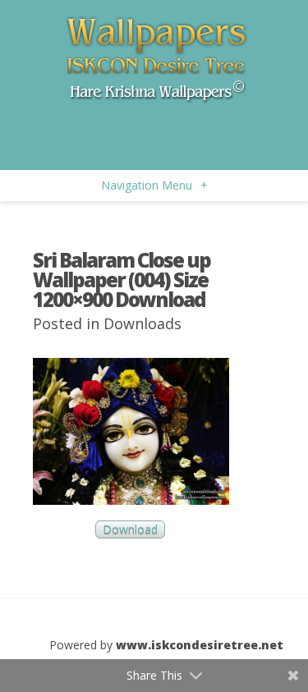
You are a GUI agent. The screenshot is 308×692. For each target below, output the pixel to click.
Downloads (142, 323)
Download (130, 530)
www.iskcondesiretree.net (199, 645)
